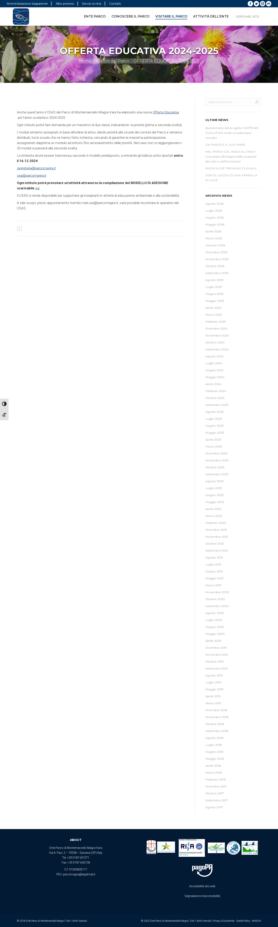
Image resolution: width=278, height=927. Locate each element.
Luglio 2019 (213, 682)
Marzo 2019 (213, 703)
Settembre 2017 (216, 800)
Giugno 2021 (214, 571)
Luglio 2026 (213, 210)
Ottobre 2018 (214, 724)
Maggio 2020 (215, 634)
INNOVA (256, 920)
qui (37, 188)
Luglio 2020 (213, 620)
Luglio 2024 (213, 363)
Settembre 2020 (217, 606)
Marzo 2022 (213, 516)
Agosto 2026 (214, 203)
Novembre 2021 (216, 536)
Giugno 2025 (214, 294)
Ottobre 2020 (215, 599)
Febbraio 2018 (215, 779)
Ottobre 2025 (214, 266)
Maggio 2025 (214, 301)
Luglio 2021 (213, 564)
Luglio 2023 (213, 419)
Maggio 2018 (214, 758)
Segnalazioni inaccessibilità (202, 896)
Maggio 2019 (214, 689)
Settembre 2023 (217, 405)
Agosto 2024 (214, 356)
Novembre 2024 (217, 335)
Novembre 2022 (217, 460)
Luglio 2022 (213, 488)
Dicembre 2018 (216, 710)
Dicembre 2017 (216, 786)
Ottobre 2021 (214, 543)
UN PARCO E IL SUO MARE (225, 145)
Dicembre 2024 (216, 328)
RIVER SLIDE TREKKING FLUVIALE (231, 168)
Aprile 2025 (213, 308)
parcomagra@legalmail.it (79, 874)
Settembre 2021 (216, 550)
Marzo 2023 (213, 446)
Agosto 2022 (214, 481)
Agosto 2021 (214, 557)
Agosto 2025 (214, 280)
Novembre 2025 (217, 259)
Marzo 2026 (213, 238)
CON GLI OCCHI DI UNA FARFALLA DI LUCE (231, 177)
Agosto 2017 (214, 807)
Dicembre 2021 (216, 530)
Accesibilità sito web (202, 886)
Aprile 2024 (213, 384)
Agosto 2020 (214, 613)
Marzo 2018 (213, 772)
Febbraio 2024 (215, 391)
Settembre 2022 (217, 474)
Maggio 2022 (214, 502)
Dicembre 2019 (216, 647)
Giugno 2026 (214, 217)
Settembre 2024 (217, 349)
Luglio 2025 (213, 287)
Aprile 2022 (213, 509)
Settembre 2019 (216, 668)
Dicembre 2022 (216, 453)
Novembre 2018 (217, 717)
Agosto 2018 (214, 738)
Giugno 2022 (214, 495)
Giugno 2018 (214, 752)
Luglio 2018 (213, 745)
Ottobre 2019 (214, 661)
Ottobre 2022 (214, 467)
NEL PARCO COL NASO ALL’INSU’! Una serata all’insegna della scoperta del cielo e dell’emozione (230, 156)
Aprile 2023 (213, 439)
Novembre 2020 (217, 592)
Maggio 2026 (214, 224)
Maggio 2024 (214, 377)
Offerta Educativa (166, 112)
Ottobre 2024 (215, 342)
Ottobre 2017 (214, 793)
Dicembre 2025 (216, 252)
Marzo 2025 (213, 314)
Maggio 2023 (214, 432)
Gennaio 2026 (215, 245)
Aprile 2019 (213, 696)
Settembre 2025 (216, 273)
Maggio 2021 (214, 578)
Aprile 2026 (213, 231)
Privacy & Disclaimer (223, 920)
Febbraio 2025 (215, 321)
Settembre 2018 (216, 731)
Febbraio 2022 (215, 523)
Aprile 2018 (213, 765)
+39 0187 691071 (78, 857)
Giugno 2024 (214, 370)
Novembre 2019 (216, 654)
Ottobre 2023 (214, 398)
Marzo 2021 (213, 585)
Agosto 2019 (214, 675)
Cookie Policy (243, 920)
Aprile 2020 (213, 641)
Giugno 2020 (214, 627)
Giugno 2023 (214, 425)
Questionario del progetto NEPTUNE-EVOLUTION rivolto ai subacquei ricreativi (232, 133)
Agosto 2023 (214, 412)
